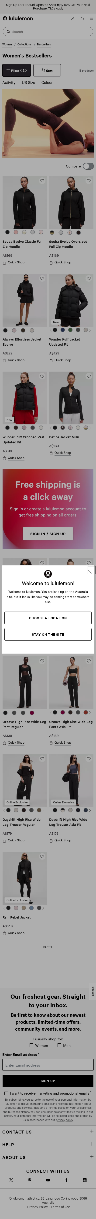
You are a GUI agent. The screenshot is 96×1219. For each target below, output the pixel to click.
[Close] (91, 570)
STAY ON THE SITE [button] (48, 634)
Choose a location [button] (48, 617)
